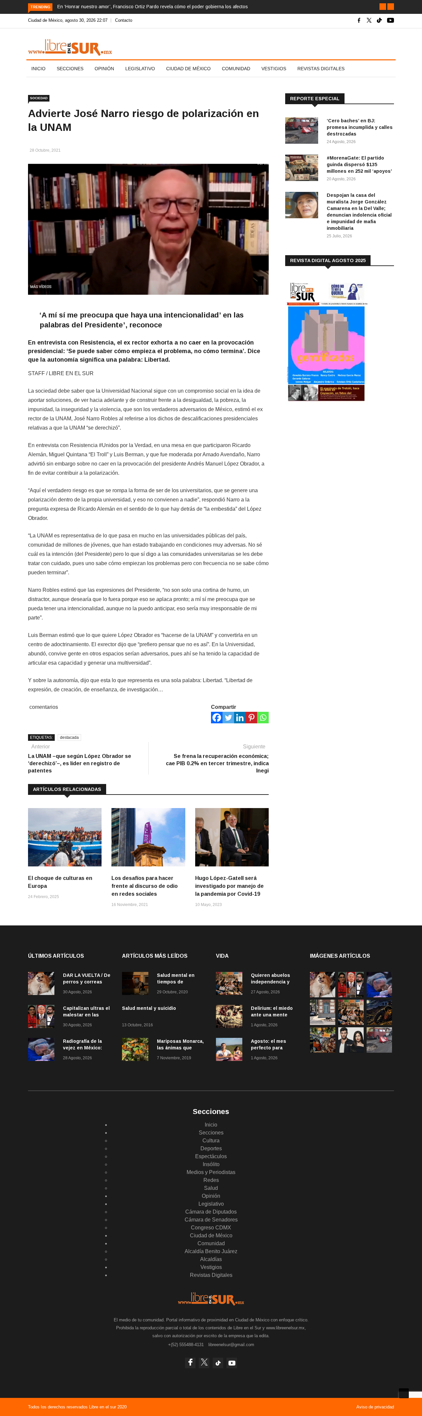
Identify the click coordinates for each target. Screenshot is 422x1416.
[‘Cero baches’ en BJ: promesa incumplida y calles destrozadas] (303, 131)
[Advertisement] (334, 461)
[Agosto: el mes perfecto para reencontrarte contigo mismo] (231, 1050)
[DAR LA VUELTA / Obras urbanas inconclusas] (322, 1023)
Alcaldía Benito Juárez (211, 1251)
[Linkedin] (240, 717)
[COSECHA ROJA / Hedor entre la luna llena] (379, 1023)
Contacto (123, 20)
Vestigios (273, 68)
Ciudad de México (188, 68)
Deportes (211, 1148)
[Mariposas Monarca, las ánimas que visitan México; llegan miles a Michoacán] (137, 1050)
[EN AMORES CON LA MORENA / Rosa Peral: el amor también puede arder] (351, 1051)
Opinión (104, 68)
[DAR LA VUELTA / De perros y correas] (43, 984)
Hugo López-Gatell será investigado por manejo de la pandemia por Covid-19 (229, 886)
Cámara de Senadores (211, 1219)
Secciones (70, 68)
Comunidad (236, 68)
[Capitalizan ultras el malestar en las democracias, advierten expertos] (43, 1017)
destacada (69, 737)
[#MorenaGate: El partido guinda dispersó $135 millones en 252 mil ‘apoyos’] (303, 169)
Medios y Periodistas (211, 1172)
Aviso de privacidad (375, 1406)
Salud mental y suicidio (149, 1008)
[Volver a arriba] (404, 1393)
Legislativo (140, 68)
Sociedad (38, 98)
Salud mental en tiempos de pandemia (176, 982)
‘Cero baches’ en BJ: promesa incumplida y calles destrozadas (360, 127)
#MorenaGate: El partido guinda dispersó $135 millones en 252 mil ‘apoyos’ (359, 164)
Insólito (211, 1164)
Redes (211, 1180)
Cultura (211, 1140)
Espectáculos (211, 1156)
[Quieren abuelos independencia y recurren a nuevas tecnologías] (231, 984)
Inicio (38, 68)
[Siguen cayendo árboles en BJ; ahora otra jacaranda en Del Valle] (322, 1051)
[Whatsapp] (263, 717)
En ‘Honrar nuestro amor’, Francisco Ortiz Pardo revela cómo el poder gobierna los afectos (152, 6)
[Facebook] (217, 717)
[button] (382, 6)
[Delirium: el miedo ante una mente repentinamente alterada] (231, 1017)
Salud (211, 1188)
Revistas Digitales (321, 68)
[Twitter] (228, 717)
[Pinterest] (251, 717)
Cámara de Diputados (211, 1212)
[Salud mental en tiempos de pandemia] (137, 984)
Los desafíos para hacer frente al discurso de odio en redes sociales (144, 886)
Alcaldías (211, 1259)
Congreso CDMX (211, 1227)
